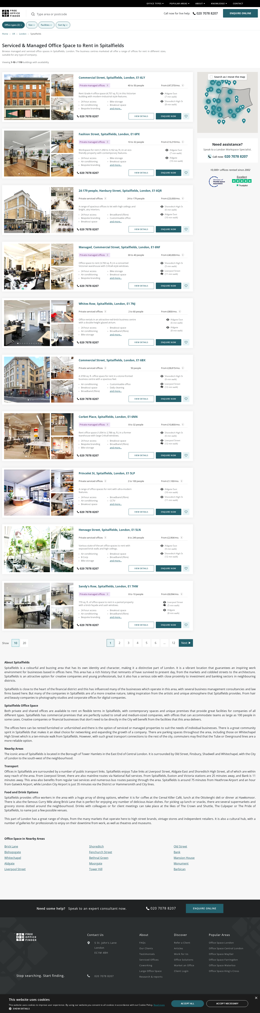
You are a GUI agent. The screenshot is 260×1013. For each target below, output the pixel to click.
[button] (237, 100)
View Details (141, 116)
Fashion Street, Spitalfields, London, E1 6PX (109, 134)
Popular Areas (219, 935)
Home (5, 33)
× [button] (256, 998)
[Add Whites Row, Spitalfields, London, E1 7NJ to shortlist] (186, 342)
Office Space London (221, 942)
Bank (177, 852)
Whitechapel (12, 858)
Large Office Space (150, 971)
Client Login (181, 971)
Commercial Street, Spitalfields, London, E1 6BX (112, 360)
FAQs (142, 942)
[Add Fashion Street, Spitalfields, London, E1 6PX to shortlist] (186, 173)
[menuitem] (156, 942)
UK (13, 33)
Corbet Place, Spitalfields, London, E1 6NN (108, 417)
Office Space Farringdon (223, 959)
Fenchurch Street (100, 852)
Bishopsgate (12, 852)
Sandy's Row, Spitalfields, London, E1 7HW (108, 586)
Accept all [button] (187, 1003)
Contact (238, 3)
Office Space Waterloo (222, 965)
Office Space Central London (226, 948)
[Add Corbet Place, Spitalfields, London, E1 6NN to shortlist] (186, 455)
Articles (178, 948)
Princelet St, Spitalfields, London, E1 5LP (107, 473)
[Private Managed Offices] (107, 85)
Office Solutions (183, 959)
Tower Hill (95, 869)
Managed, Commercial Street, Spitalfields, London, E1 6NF (119, 247)
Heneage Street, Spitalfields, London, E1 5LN (110, 530)
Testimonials (147, 954)
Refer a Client (182, 942)
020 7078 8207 (207, 13)
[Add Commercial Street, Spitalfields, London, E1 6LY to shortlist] (186, 116)
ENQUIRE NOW (168, 116)
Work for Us (181, 954)
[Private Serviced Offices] (105, 198)
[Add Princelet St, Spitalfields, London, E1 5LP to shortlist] (186, 512)
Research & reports (151, 976)
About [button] (199, 3)
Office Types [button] (154, 3)
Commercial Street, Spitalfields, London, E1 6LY (112, 77)
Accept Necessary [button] (227, 1003)
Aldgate (9, 863)
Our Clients (146, 948)
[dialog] (130, 1003)
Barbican (180, 869)
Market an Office (184, 965)
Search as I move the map (229, 76)
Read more (159, 1004)
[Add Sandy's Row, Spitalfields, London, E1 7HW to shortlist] (186, 625)
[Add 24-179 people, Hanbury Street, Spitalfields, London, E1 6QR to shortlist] (186, 229)
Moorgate (95, 863)
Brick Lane (11, 846)
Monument (181, 863)
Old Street (180, 846)
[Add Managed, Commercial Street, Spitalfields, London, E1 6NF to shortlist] (186, 286)
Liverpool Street (15, 869)
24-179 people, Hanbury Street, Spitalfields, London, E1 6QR (120, 190)
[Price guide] (182, 85)
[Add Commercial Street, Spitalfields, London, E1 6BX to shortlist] (186, 399)
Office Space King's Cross (224, 971)
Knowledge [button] (218, 3)
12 (173, 643)
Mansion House (184, 858)
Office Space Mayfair (221, 954)
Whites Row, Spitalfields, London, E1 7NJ (107, 303)
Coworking (145, 965)
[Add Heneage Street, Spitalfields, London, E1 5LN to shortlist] (186, 568)
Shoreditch (96, 846)
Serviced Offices (149, 959)
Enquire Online (240, 13)
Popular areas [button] (178, 3)
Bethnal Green (98, 858)
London (22, 33)
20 (24, 643)
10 (15, 643)
